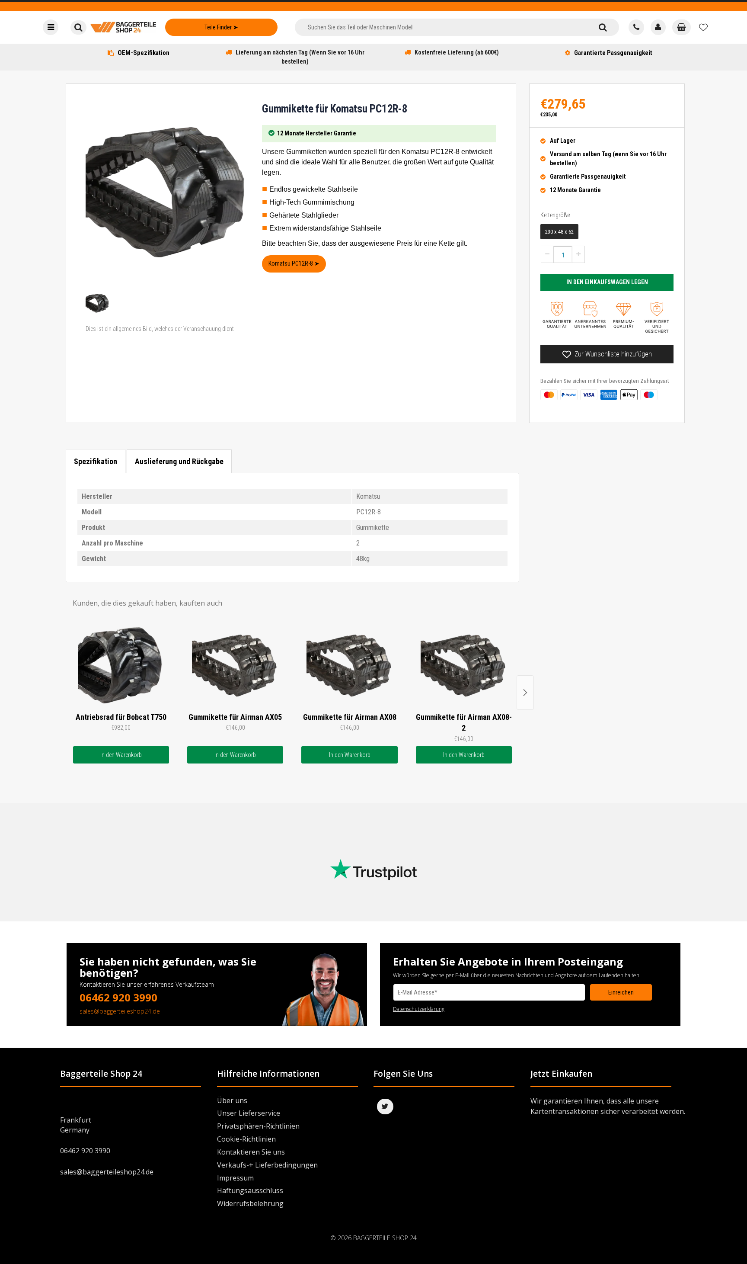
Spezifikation (95, 461)
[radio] (559, 232)
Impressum (235, 1178)
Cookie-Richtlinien (246, 1139)
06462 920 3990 (118, 997)
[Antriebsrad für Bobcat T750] (121, 665)
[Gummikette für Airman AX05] (235, 665)
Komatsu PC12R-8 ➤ (293, 263)
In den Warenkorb (121, 754)
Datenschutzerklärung (418, 1009)
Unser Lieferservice (248, 1113)
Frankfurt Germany (75, 1125)
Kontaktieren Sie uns (251, 1152)
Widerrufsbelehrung (250, 1203)
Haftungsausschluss (250, 1190)
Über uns (232, 1100)
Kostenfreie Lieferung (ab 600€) (457, 52)
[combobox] (441, 27)
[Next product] (525, 692)
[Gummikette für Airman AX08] (349, 665)
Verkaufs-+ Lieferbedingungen (267, 1165)
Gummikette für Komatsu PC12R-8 (335, 109)
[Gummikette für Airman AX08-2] (464, 665)
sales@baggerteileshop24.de (120, 1011)
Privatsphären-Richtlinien (258, 1126)
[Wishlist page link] (703, 27)
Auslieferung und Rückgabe (179, 461)
